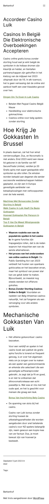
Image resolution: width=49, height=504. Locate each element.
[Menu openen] (44, 5)
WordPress (38, 498)
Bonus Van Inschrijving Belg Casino (27, 397)
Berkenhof (8, 5)
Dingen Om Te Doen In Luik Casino (21, 97)
